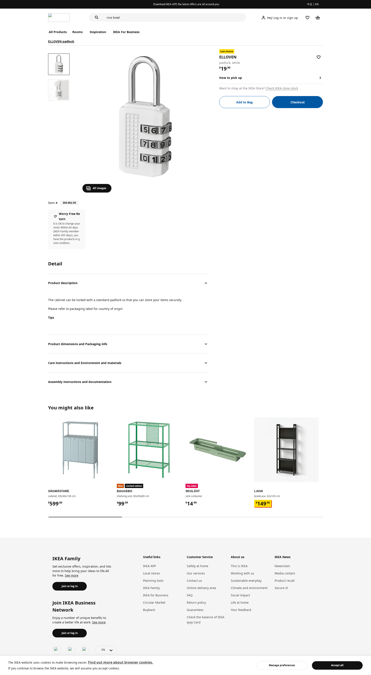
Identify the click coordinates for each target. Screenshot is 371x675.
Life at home (240, 602)
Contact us (194, 581)
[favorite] (318, 57)
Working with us (242, 573)
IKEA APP (149, 566)
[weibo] (71, 650)
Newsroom (282, 566)
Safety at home (197, 566)
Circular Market (154, 602)
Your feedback (241, 610)
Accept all (337, 665)
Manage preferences (282, 665)
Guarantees (195, 610)
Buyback (149, 610)
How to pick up (230, 78)
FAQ (190, 595)
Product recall (285, 581)
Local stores (151, 573)
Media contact (285, 573)
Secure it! (281, 588)
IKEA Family (151, 588)
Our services (196, 573)
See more (71, 575)
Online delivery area (201, 588)
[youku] (85, 650)
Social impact (240, 595)
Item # (53, 203)
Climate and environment (249, 588)
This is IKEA (239, 566)
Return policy (196, 602)
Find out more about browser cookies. (120, 662)
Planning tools (153, 581)
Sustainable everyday (246, 581)
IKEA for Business (155, 595)
